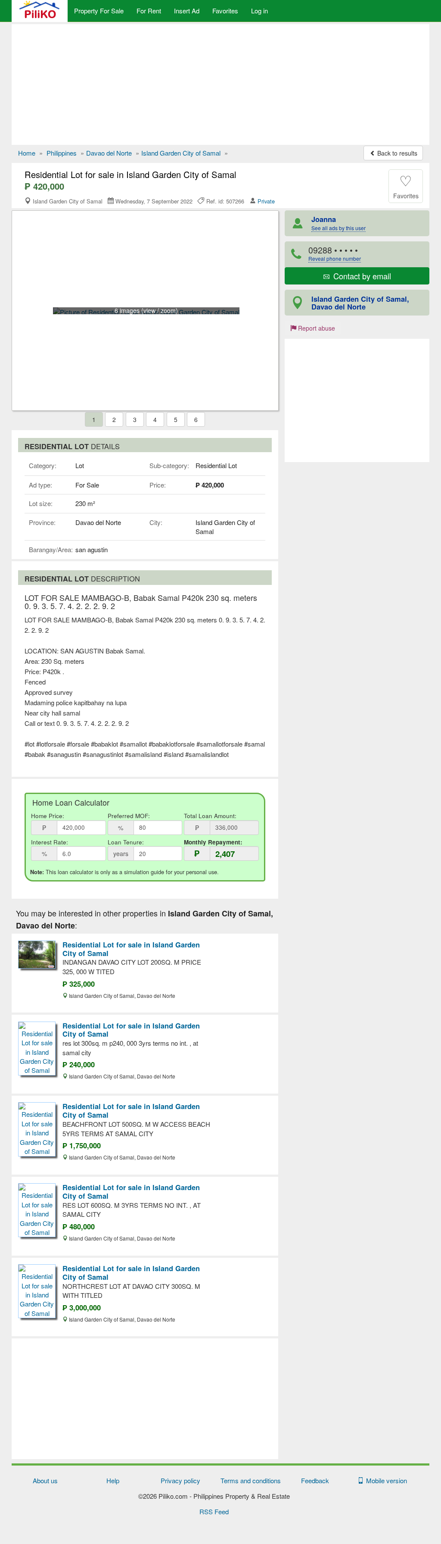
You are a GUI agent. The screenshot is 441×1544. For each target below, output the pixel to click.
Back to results (396, 153)
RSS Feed (214, 1511)
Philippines (62, 152)
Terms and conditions (250, 1480)
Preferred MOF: (129, 816)
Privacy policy (180, 1480)
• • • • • (334, 253)
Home (26, 152)
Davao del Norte (109, 152)
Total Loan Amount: (210, 816)
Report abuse (315, 328)
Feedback (315, 1480)
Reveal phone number (334, 258)
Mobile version (385, 1480)
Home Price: (47, 816)
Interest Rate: (49, 842)
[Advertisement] (220, 84)
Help (112, 1480)
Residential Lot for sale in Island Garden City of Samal (131, 948)
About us (45, 1480)
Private (266, 201)
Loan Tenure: (126, 842)
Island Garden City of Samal (180, 152)
